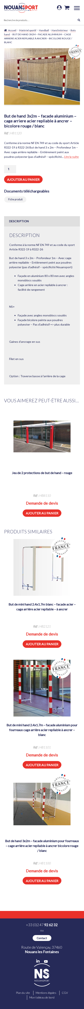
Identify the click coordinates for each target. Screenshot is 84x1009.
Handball (44, 30)
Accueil (12, 30)
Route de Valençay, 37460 (42, 949)
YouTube (46, 961)
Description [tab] (19, 221)
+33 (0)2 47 (42, 925)
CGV (65, 992)
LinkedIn (38, 961)
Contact (42, 938)
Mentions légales (46, 992)
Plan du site (23, 992)
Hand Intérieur (60, 30)
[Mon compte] (59, 8)
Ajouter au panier (23, 179)
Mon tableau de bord (41, 997)
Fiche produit (15, 199)
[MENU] (78, 8)
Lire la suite (71, 156)
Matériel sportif (27, 30)
